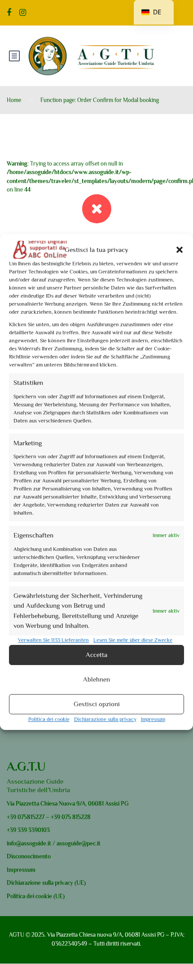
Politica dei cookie (49, 719)
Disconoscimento (29, 856)
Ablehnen (96, 679)
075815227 (30, 817)
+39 (11, 817)
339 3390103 (33, 830)
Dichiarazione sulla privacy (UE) (46, 882)
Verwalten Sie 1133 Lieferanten (53, 640)
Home (14, 100)
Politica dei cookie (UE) (36, 896)
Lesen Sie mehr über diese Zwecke (132, 640)
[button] (179, 249)
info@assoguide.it (29, 843)
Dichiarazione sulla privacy (105, 719)
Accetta (96, 654)
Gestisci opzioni (97, 704)
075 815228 (76, 817)
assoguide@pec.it (79, 843)
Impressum (153, 719)
